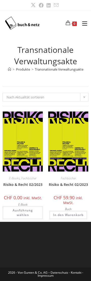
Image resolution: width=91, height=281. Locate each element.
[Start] (9, 69)
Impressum (46, 275)
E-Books (14, 178)
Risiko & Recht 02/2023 (22, 184)
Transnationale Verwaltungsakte (59, 69)
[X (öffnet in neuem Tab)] (34, 5)
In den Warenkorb (68, 215)
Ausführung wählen (23, 212)
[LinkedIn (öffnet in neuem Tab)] (48, 5)
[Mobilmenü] (82, 23)
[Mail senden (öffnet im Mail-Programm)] (56, 5)
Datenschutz (60, 272)
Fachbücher (28, 178)
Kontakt (76, 272)
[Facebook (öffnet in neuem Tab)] (41, 5)
